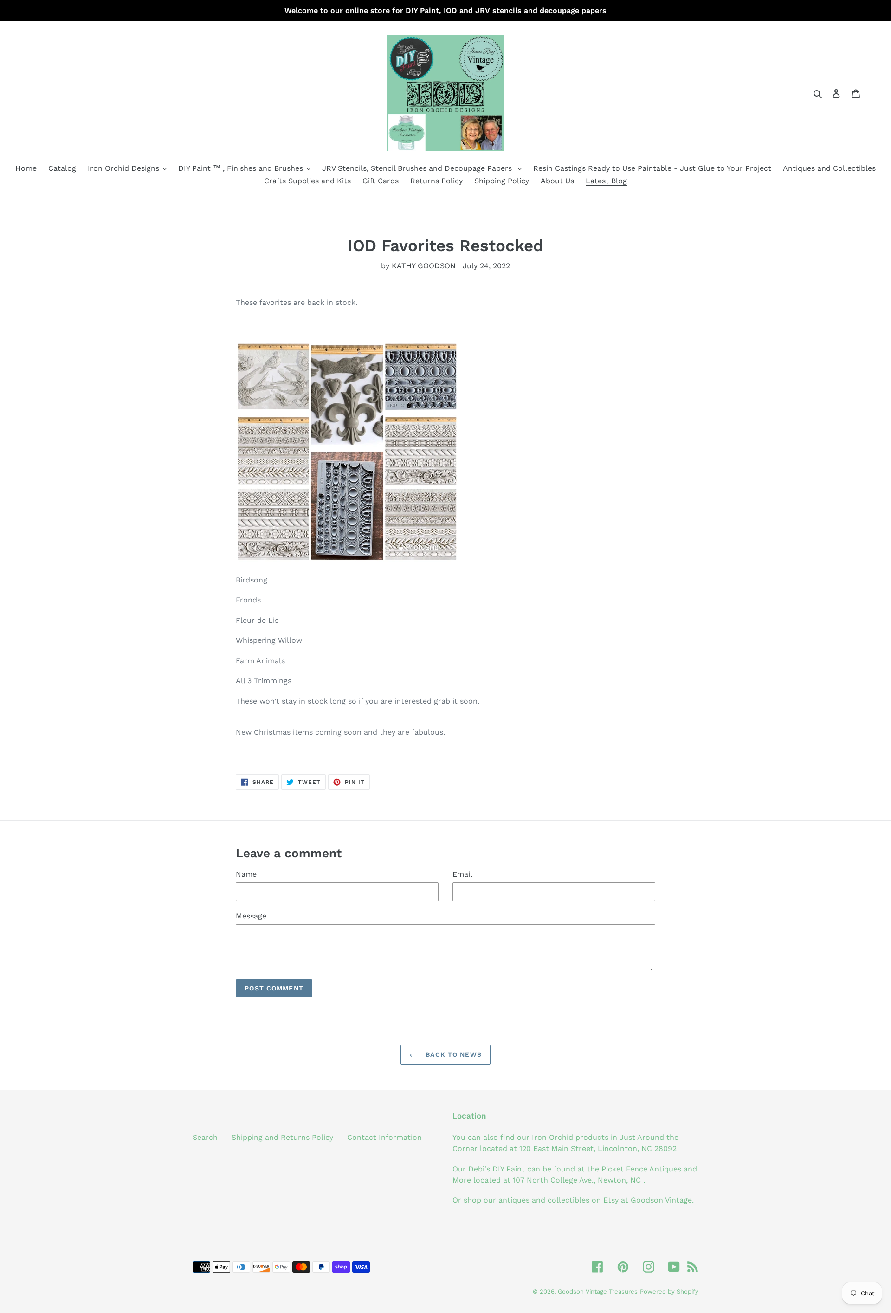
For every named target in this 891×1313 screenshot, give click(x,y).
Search (205, 1137)
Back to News (452, 1054)
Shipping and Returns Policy (282, 1137)
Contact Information (384, 1137)
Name (246, 874)
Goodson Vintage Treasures (598, 1291)
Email (462, 874)
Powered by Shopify (669, 1291)
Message (251, 916)
